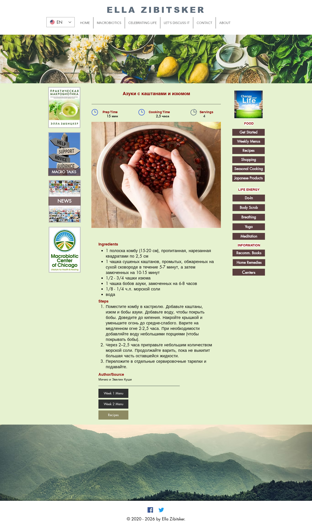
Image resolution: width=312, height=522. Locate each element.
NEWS (64, 201)
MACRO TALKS (64, 172)
